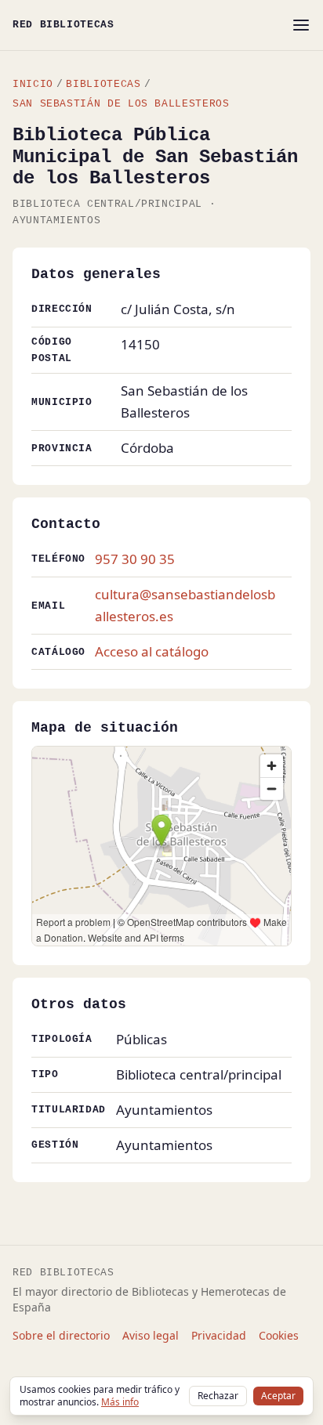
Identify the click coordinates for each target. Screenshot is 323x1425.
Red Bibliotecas (63, 25)
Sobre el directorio (61, 1335)
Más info (120, 1402)
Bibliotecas (103, 84)
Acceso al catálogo (152, 651)
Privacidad (218, 1335)
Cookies (279, 1335)
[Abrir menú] (301, 25)
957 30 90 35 (135, 559)
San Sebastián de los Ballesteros (121, 104)
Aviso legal (150, 1335)
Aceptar (278, 1395)
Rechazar (218, 1395)
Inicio (33, 84)
